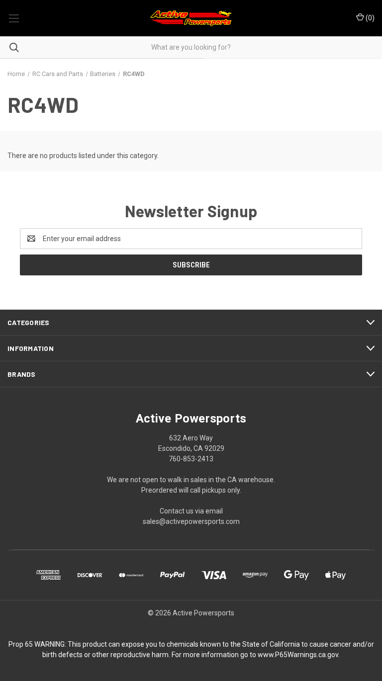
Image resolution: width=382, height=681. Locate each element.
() (369, 18)
